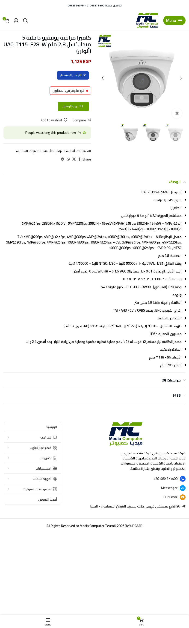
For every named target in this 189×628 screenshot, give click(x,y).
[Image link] (125, 433)
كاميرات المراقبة (28, 151)
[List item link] (126, 479)
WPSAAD (135, 525)
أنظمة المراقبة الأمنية (59, 151)
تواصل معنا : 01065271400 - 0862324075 (95, 5)
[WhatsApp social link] (68, 159)
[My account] (16, 20)
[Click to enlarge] (177, 113)
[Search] (25, 20)
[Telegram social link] (62, 159)
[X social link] (74, 159)
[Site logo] (147, 20)
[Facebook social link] (79, 159)
